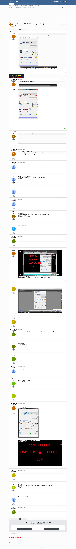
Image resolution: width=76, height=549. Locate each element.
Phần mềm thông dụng (16, 5)
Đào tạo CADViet (27, 3)
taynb (14, 507)
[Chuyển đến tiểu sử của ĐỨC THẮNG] (14, 241)
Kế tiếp (24, 29)
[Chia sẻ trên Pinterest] (20, 537)
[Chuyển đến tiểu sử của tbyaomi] (14, 475)
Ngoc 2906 (13, 131)
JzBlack (13, 211)
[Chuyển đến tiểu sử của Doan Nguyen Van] (10, 24)
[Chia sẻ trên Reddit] (16, 537)
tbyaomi (13, 470)
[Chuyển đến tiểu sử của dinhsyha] (14, 229)
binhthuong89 (13, 391)
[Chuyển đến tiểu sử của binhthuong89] (14, 396)
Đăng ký (65, 1)
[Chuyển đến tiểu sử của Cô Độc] (14, 384)
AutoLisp (21, 3)
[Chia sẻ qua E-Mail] (19, 537)
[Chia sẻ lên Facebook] (11, 537)
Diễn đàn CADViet (14, 1)
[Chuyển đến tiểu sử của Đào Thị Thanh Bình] (14, 334)
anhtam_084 (13, 495)
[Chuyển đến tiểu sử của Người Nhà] (14, 204)
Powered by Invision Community (38, 547)
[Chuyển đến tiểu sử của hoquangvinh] (14, 180)
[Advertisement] (38, 15)
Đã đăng (21, 31)
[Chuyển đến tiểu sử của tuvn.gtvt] (14, 347)
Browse (33, 3)
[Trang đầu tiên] (9, 29)
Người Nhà (14, 199)
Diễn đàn (11, 3)
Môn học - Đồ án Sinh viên (24, 5)
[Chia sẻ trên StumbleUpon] (18, 537)
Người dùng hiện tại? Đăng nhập (57, 1)
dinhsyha (13, 224)
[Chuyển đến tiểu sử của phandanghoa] (14, 371)
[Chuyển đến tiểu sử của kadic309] (14, 192)
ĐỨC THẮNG (13, 236)
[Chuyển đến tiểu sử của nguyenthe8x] (14, 167)
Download (16, 3)
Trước (12, 29)
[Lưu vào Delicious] (15, 537)
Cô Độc (13, 378)
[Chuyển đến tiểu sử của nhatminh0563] (14, 359)
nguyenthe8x (13, 162)
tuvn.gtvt (13, 341)
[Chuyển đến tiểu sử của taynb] (14, 512)
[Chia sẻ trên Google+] (12, 537)
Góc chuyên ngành (31, 5)
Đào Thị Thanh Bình (13, 329)
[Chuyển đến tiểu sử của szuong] (14, 289)
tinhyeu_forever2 (29, 33)
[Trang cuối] (26, 29)
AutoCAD (10, 5)
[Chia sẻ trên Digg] (14, 537)
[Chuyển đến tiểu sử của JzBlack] (14, 217)
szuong (13, 284)
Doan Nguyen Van (15, 25)
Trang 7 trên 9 (29, 29)
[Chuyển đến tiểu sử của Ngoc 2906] (14, 137)
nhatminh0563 (13, 354)
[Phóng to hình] (28, 103)
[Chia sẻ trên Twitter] (9, 537)
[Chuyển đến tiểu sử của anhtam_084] (14, 500)
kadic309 (13, 187)
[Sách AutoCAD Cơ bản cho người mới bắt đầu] (9, 22)
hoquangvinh (13, 174)
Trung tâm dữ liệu (37, 5)
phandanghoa (13, 366)
